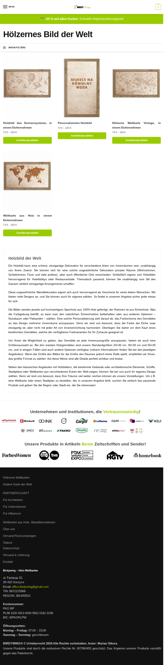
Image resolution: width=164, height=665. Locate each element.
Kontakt (8, 561)
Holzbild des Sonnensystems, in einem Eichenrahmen (27, 125)
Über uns (9, 529)
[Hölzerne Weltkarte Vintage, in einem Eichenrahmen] (136, 87)
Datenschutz (11, 548)
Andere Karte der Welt (17, 484)
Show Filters (17, 47)
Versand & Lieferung (16, 555)
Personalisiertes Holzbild (75, 123)
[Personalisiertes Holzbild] (82, 87)
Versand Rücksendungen (19, 535)
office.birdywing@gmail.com (30, 586)
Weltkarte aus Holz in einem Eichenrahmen (27, 218)
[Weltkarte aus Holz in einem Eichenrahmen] (27, 180)
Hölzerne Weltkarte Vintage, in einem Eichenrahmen (136, 125)
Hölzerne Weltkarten (16, 477)
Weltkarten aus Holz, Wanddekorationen (29, 522)
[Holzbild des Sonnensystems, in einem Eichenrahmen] (27, 87)
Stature (7, 542)
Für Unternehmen (14, 506)
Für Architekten (13, 500)
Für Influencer (12, 513)
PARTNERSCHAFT (16, 493)
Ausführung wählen (27, 140)
